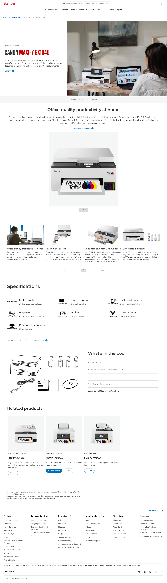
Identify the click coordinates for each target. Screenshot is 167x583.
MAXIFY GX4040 (92, 458)
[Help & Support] (122, 10)
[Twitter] (156, 572)
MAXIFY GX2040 (16, 458)
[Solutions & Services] (107, 10)
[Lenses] (69, 10)
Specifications (84, 99)
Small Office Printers (13, 45)
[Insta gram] (145, 572)
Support (94, 99)
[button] (62, 210)
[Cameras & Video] (60, 10)
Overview (73, 99)
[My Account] (161, 4)
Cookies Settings (134, 565)
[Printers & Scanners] (88, 10)
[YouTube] (161, 572)
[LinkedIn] (150, 572)
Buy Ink (13, 473)
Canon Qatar (9, 572)
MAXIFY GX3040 (54, 458)
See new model (54, 470)
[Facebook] (139, 572)
